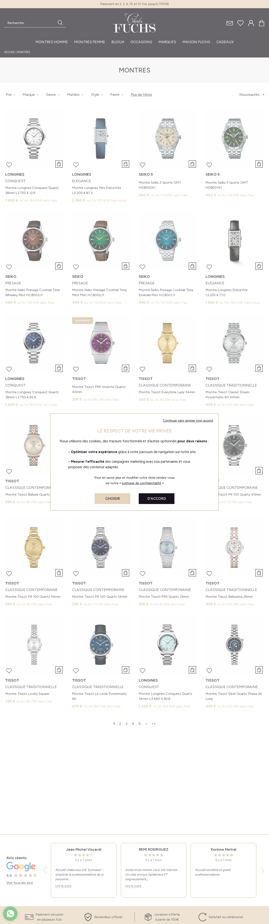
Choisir (112, 498)
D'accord (156, 498)
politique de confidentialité (141, 483)
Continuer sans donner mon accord (188, 421)
